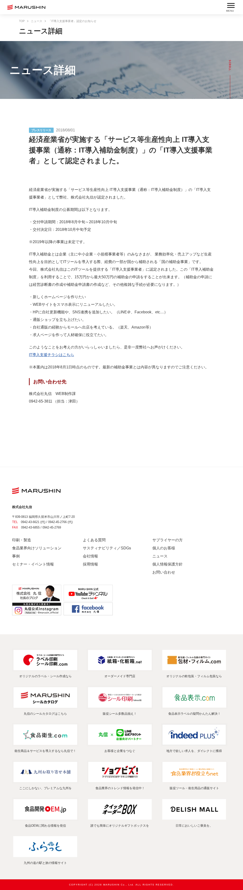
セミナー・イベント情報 (33, 564)
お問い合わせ (163, 572)
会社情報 (90, 556)
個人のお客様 (163, 548)
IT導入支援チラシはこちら (51, 355)
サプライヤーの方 (167, 540)
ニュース (36, 21)
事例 (16, 556)
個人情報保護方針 (167, 564)
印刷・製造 (21, 540)
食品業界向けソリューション (36, 548)
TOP (22, 21)
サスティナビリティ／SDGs (107, 548)
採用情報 (90, 564)
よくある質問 (94, 540)
